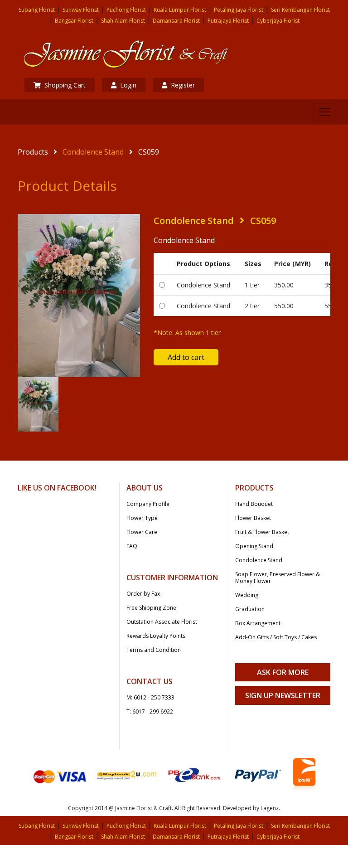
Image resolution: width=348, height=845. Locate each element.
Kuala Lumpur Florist (180, 10)
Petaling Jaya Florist (238, 10)
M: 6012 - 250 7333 (150, 697)
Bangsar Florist (74, 20)
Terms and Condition (153, 650)
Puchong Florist (126, 10)
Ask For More (283, 672)
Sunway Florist (81, 10)
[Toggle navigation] (324, 112)
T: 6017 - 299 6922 (149, 711)
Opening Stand (254, 546)
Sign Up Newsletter (282, 695)
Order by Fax (143, 593)
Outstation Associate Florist (161, 622)
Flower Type (142, 518)
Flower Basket (253, 518)
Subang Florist (37, 10)
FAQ (131, 546)
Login (128, 85)
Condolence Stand (93, 152)
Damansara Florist (176, 20)
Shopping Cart (65, 85)
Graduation (250, 609)
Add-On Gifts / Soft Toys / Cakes (276, 637)
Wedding (246, 595)
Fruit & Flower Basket (262, 532)
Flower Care (141, 532)
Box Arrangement (257, 623)
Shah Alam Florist (123, 20)
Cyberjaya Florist (278, 20)
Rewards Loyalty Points (155, 636)
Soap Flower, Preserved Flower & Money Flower (277, 577)
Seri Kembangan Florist (300, 10)
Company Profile (147, 504)
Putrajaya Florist (228, 20)
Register (183, 85)
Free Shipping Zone (151, 608)
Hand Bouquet (254, 504)
